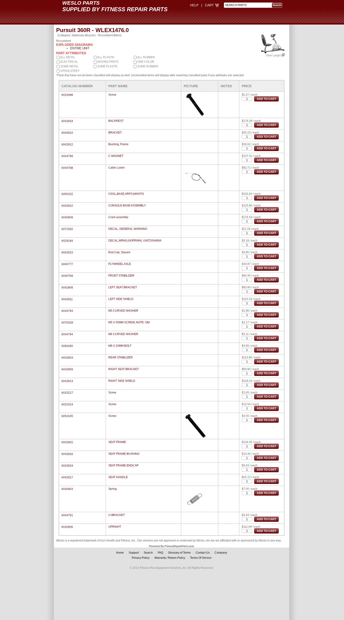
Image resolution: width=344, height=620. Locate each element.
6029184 (67, 240)
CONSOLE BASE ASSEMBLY (127, 205)
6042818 (67, 121)
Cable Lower (116, 167)
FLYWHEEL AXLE (119, 264)
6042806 (67, 527)
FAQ (160, 552)
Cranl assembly (118, 217)
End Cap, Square (119, 252)
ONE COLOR (145, 61)
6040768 (67, 276)
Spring (112, 488)
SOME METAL (69, 66)
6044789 (67, 156)
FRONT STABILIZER (121, 275)
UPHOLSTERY (70, 70)
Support (134, 552)
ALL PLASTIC (106, 57)
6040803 (67, 489)
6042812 (67, 144)
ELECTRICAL (69, 61)
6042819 (67, 465)
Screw (112, 94)
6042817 (67, 477)
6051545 (67, 416)
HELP (194, 5)
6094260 (67, 346)
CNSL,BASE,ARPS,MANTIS (126, 193)
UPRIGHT (114, 526)
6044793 (67, 311)
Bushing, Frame (118, 144)
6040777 (67, 264)
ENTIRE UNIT (79, 48)
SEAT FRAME (117, 442)
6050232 (67, 194)
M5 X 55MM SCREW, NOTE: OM (129, 322)
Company (221, 552)
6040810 (67, 132)
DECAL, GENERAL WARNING (127, 229)
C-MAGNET (115, 156)
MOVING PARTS (107, 61)
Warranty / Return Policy (169, 557)
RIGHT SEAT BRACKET (123, 369)
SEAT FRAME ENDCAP (123, 465)
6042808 (67, 287)
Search (148, 552)
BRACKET (115, 132)
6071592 (67, 229)
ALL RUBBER (146, 57)
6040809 (67, 217)
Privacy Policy (141, 557)
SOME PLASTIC (107, 66)
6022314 (67, 404)
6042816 (67, 454)
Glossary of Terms (179, 552)
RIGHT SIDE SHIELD (121, 380)
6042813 (67, 381)
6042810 (67, 205)
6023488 (67, 95)
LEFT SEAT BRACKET (122, 287)
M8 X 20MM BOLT (119, 345)
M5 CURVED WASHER (123, 310)
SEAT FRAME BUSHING (123, 453)
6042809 (67, 369)
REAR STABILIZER (120, 357)
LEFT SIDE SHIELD (120, 299)
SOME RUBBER (147, 66)
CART (210, 5)
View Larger (274, 55)
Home (120, 552)
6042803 (67, 357)
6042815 (67, 252)
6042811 (67, 299)
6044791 (67, 515)
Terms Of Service (201, 557)
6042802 (67, 442)
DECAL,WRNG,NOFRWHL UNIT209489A (134, 240)
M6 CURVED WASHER (123, 334)
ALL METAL (67, 57)
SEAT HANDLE (118, 477)
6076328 (67, 322)
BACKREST (116, 121)
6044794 (67, 334)
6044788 (67, 167)
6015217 (67, 392)
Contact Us (203, 552)
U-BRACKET (116, 515)
